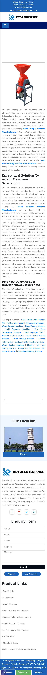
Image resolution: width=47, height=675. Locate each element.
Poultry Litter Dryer (15, 323)
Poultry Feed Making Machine (16, 630)
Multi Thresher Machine (34, 342)
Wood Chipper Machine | (23, 2)
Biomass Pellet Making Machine (17, 617)
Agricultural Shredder (35, 323)
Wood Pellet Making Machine (15, 610)
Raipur (23, 454)
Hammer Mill (8, 597)
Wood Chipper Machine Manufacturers (19, 649)
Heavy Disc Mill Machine (29, 348)
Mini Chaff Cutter (10, 643)
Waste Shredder (10, 604)
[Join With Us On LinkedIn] (34, 512)
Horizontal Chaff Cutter (13, 335)
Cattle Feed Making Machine (29, 351)
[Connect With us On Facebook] (11, 512)
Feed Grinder (8, 591)
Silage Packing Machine (35, 326)
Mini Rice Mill (8, 636)
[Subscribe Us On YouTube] (19, 512)
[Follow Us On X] (26, 512)
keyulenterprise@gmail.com (24, 10)
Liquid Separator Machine (17, 329)
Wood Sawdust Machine (12, 326)
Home (7, 36)
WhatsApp (24, 672)
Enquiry (40, 672)
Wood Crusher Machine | (23, 5)
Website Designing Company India (30, 668)
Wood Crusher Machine (13, 345)
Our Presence (31, 574)
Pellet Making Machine (23, 339)
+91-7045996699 (24, 7)
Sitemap (11, 574)
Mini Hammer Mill (34, 332)
